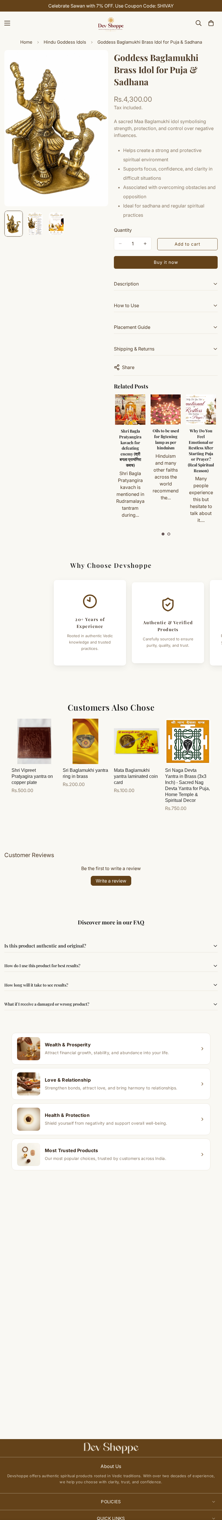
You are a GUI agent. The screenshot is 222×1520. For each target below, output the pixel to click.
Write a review (111, 881)
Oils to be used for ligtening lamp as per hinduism (130, 439)
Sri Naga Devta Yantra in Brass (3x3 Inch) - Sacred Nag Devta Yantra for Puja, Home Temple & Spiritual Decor (187, 785)
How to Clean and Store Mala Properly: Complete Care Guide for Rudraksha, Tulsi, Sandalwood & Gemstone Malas (200, 462)
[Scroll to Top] (210, 1488)
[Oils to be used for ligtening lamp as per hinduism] (130, 409)
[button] (163, 534)
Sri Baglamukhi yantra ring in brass (85, 773)
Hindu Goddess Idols (65, 42)
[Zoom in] (95, 62)
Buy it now (166, 262)
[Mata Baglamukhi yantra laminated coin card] (136, 741)
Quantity (123, 230)
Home (26, 42)
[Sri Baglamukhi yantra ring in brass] (85, 741)
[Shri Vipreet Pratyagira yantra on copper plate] (34, 741)
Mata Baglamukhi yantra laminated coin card (136, 776)
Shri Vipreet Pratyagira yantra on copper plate (32, 776)
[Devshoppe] (111, 23)
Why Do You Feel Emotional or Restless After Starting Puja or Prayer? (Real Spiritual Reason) (165, 450)
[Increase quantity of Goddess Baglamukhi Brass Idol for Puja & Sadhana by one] (145, 243)
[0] (211, 23)
